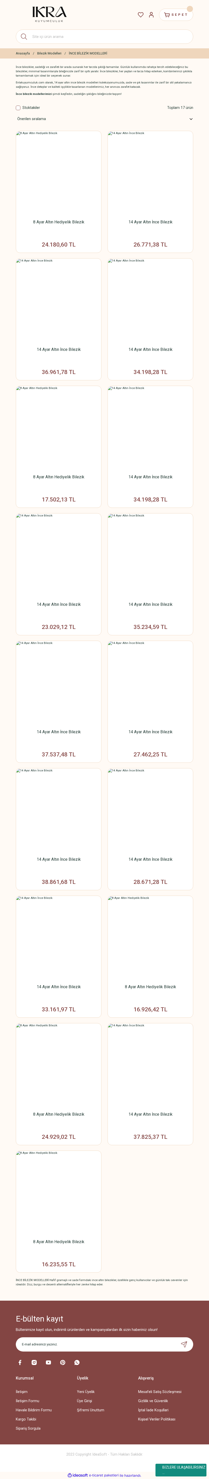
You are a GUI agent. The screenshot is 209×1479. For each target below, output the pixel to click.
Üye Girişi (84, 1401)
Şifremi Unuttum (90, 1410)
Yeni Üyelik (86, 1392)
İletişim (22, 1392)
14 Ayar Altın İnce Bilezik (150, 222)
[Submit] (184, 1344)
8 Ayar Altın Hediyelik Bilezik (58, 222)
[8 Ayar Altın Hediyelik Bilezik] (58, 173)
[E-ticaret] (104, 1475)
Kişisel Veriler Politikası (156, 1419)
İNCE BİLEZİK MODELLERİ (88, 53)
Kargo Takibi (26, 1419)
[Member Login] (151, 15)
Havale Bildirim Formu (34, 1410)
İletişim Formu (27, 1401)
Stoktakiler (31, 108)
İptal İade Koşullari (153, 1410)
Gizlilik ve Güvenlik (153, 1401)
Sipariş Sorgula (28, 1428)
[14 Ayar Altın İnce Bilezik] (150, 173)
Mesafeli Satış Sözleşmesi (159, 1392)
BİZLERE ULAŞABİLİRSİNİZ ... (183, 1470)
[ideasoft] (78, 1475)
